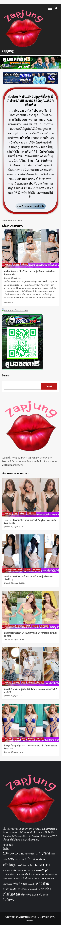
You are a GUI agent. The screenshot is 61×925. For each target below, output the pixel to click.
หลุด (41, 889)
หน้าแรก (24, 264)
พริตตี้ (15, 513)
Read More (8, 302)
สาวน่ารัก (31, 884)
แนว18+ (46, 895)
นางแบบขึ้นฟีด (24, 874)
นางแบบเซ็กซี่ (20, 878)
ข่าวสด (21, 859)
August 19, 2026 (18, 527)
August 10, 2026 (19, 583)
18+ (6, 853)
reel (53, 853)
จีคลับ (6, 848)
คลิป (28, 859)
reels (5, 859)
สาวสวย (42, 883)
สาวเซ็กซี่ (32, 889)
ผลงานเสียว (50, 878)
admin (8, 278)
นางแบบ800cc (23, 870)
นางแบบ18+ (9, 870)
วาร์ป (24, 883)
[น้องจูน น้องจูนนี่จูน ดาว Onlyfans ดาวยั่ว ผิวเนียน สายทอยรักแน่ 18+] (30, 723)
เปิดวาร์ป (26, 894)
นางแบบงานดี (38, 875)
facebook (29, 853)
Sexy (11, 859)
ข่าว (16, 859)
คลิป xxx (42, 859)
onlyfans (8, 264)
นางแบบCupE (40, 870)
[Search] (56, 7)
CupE (21, 853)
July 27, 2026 (17, 696)
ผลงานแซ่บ (7, 884)
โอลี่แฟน (8, 899)
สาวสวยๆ (22, 889)
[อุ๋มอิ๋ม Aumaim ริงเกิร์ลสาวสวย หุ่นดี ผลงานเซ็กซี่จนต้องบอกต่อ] (30, 248)
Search (6, 375)
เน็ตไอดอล (31, 513)
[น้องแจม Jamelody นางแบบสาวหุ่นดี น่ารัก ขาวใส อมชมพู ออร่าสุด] (30, 610)
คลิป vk (35, 859)
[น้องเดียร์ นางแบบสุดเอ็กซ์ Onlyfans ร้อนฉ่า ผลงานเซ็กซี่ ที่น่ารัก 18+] (30, 666)
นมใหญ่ (30, 865)
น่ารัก (31, 879)
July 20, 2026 (18, 752)
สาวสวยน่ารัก (9, 889)
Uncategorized (10, 570)
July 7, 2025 (17, 278)
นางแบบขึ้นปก (9, 874)
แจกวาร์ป (37, 894)
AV (16, 853)
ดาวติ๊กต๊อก (22, 865)
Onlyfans (42, 853)
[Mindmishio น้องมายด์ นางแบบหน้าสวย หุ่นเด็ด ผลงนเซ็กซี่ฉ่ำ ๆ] (30, 553)
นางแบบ (16, 264)
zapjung (8, 51)
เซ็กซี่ (48, 889)
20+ (12, 853)
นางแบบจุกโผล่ (51, 875)
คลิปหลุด (9, 864)
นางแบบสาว (7, 879)
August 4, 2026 (18, 639)
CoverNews (44, 916)
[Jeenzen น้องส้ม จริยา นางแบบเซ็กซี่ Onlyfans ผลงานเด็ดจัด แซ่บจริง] (30, 497)
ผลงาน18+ (39, 878)
